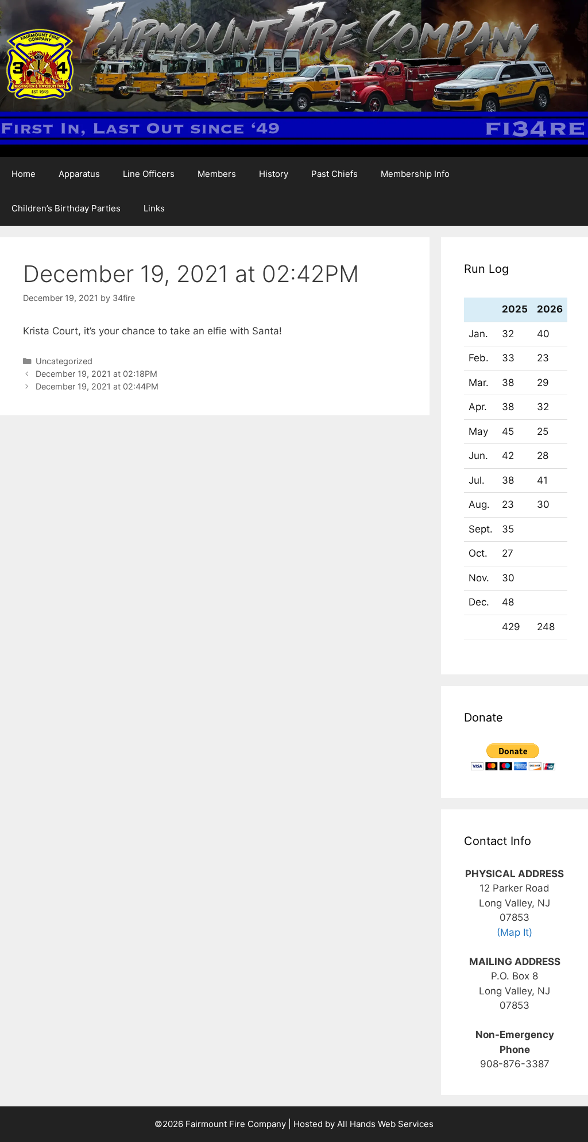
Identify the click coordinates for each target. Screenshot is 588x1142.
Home (23, 173)
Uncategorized (64, 361)
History (273, 173)
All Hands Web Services (385, 1123)
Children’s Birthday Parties (66, 208)
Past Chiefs (334, 173)
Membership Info (415, 173)
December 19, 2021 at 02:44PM (97, 386)
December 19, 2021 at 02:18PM (96, 374)
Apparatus (79, 173)
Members (217, 173)
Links (154, 208)
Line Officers (149, 173)
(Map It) (514, 932)
